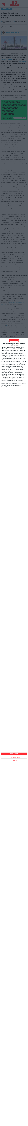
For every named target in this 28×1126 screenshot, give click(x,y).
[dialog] (14, 732)
